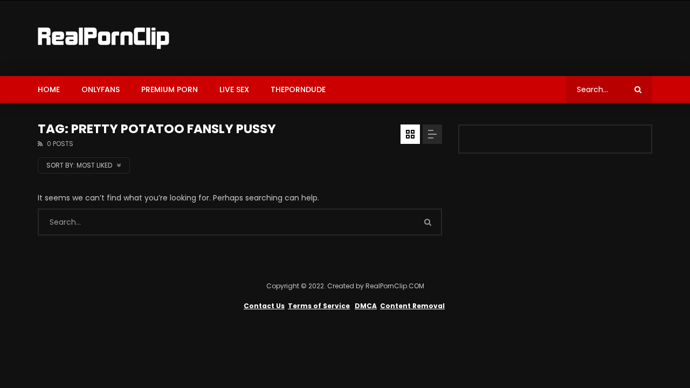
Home (49, 89)
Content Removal (412, 305)
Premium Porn (169, 89)
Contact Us (264, 305)
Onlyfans (100, 89)
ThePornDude (298, 89)
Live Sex (234, 89)
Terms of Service (319, 305)
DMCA (366, 305)
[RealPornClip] (103, 38)
